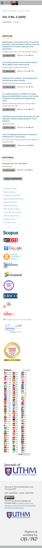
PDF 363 (9, 170)
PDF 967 (9, 71)
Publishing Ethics (10, 202)
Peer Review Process (11, 209)
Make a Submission (13, 179)
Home (4, 11)
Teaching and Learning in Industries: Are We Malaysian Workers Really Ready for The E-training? (20, 118)
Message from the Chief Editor (14, 164)
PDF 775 (9, 110)
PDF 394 (9, 87)
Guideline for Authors (11, 195)
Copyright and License (12, 212)
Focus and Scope (10, 189)
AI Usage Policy (9, 222)
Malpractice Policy (10, 206)
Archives (12, 11)
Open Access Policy (11, 216)
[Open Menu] (2, 3)
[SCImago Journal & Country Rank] (17, 320)
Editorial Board (9, 192)
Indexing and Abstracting (13, 199)
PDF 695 (9, 128)
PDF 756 (9, 55)
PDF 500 (9, 146)
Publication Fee (9, 219)
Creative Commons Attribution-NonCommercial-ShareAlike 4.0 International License (20, 505)
